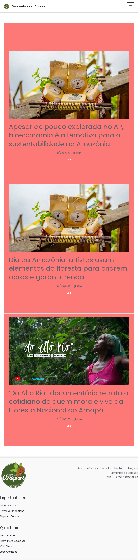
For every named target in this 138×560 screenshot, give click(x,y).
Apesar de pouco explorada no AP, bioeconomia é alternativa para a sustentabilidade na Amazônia (66, 135)
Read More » (16, 172)
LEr (69, 159)
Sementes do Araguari (30, 6)
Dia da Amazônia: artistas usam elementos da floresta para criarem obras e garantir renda (68, 268)
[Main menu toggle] (131, 6)
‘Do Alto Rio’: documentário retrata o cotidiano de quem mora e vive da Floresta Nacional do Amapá (68, 401)
